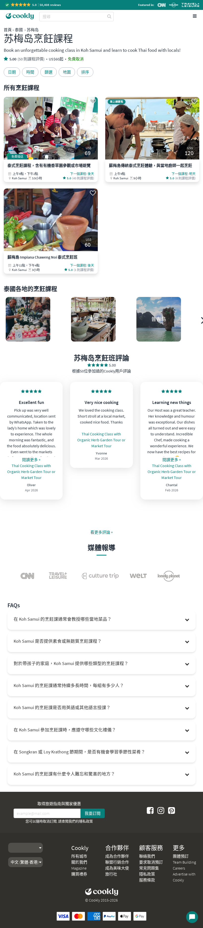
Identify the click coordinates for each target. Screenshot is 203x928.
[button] (33, 4)
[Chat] (192, 917)
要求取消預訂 (151, 862)
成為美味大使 (117, 868)
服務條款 (147, 879)
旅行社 (111, 874)
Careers (179, 868)
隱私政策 (86, 821)
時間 (30, 72)
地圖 (67, 72)
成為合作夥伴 (117, 856)
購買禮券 (79, 874)
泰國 (19, 29)
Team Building (184, 862)
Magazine (79, 868)
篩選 (48, 72)
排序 (85, 72)
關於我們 (79, 862)
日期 (12, 72)
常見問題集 (149, 868)
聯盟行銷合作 (117, 862)
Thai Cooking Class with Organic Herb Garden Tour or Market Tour (31, 471)
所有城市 (79, 856)
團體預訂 (181, 856)
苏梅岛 (33, 29)
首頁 (8, 29)
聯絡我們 (147, 856)
